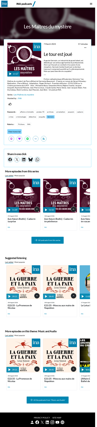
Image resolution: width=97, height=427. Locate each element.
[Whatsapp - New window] (37, 159)
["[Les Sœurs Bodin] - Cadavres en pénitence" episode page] (60, 212)
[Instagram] (52, 422)
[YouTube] (57, 422)
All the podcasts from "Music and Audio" (49, 400)
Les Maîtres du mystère (24, 94)
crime (11, 117)
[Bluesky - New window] (30, 159)
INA (20, 98)
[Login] (32, 422)
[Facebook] (37, 422)
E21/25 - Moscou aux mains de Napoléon (59, 306)
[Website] (62, 422)
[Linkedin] (47, 422)
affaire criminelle (27, 112)
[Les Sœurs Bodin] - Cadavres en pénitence (58, 220)
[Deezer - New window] (19, 138)
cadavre (80, 112)
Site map (56, 417)
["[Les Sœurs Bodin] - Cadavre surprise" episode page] (23, 212)
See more (50, 117)
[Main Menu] (91, 3)
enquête (42, 117)
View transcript (14, 132)
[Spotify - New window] (27, 138)
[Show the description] (37, 209)
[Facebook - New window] (10, 159)
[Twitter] (42, 422)
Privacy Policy (42, 417)
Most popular (19, 175)
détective (32, 117)
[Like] (10, 104)
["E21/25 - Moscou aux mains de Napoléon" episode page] (60, 298)
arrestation (60, 112)
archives (50, 112)
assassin (71, 112)
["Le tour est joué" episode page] (24, 76)
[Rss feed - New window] (43, 138)
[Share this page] (85, 47)
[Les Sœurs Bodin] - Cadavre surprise (21, 220)
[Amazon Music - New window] (35, 138)
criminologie (21, 117)
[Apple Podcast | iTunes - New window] (11, 138)
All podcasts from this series (49, 240)
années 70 (40, 112)
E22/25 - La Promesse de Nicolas (20, 306)
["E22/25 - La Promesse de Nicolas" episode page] (23, 298)
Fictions (21, 124)
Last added (9, 175)
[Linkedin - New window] (24, 159)
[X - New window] (17, 159)
